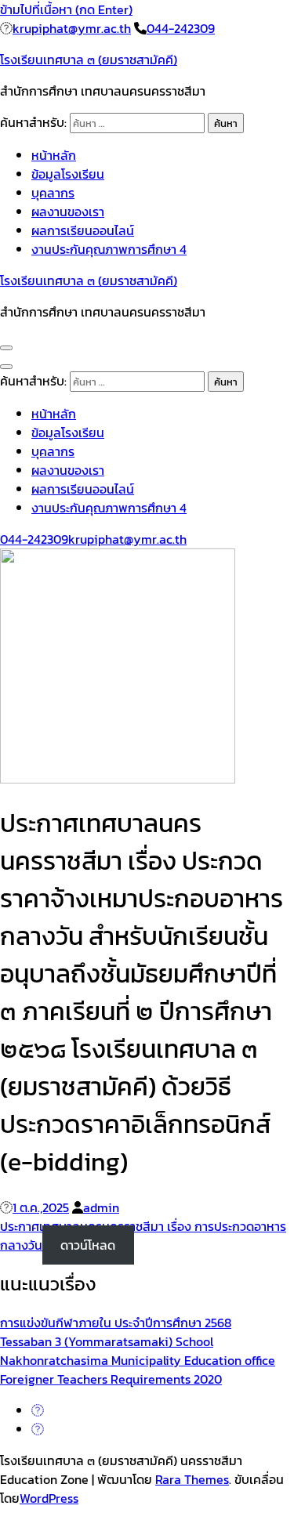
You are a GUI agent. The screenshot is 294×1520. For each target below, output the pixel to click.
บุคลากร (52, 192)
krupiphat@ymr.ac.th (72, 28)
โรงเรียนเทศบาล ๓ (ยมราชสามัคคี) (88, 59)
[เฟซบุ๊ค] (37, 1410)
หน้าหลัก (53, 155)
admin (101, 1207)
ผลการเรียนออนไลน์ (82, 230)
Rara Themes (192, 1479)
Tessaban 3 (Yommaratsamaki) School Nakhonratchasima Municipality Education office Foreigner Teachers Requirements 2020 (137, 1360)
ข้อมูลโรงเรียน (67, 174)
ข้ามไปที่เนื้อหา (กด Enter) (66, 9)
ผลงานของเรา (67, 211)
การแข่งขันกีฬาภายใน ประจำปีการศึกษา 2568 (115, 1322)
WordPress (49, 1498)
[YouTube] (37, 1429)
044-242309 (181, 28)
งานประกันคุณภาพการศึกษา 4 (109, 249)
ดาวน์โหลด (87, 1245)
